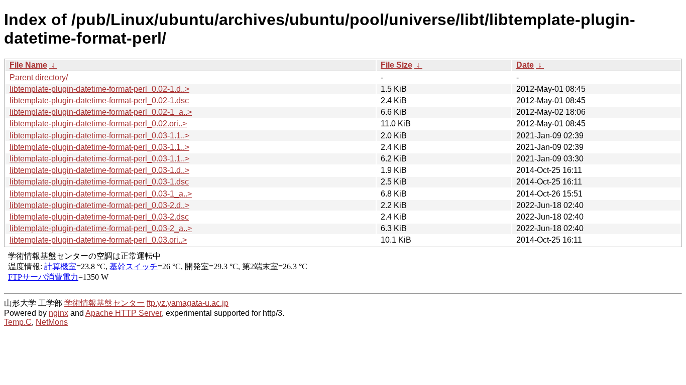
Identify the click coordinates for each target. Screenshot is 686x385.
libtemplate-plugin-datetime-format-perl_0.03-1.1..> (99, 135)
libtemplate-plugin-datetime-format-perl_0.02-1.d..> (99, 89)
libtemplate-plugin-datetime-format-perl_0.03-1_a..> (101, 193)
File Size (396, 65)
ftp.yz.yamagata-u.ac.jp (187, 303)
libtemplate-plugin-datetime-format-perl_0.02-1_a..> (101, 112)
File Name (28, 65)
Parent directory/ (39, 77)
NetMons (52, 322)
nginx (58, 313)
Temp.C (18, 322)
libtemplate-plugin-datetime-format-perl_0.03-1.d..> (99, 170)
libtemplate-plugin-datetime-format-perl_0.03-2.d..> (99, 205)
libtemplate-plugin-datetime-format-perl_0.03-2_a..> (101, 228)
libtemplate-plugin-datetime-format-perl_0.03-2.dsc (99, 217)
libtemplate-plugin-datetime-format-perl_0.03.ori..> (98, 240)
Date (525, 65)
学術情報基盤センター (104, 303)
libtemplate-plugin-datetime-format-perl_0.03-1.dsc (99, 181)
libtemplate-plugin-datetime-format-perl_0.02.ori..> (98, 123)
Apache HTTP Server (123, 313)
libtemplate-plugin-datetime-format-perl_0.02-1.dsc (99, 100)
